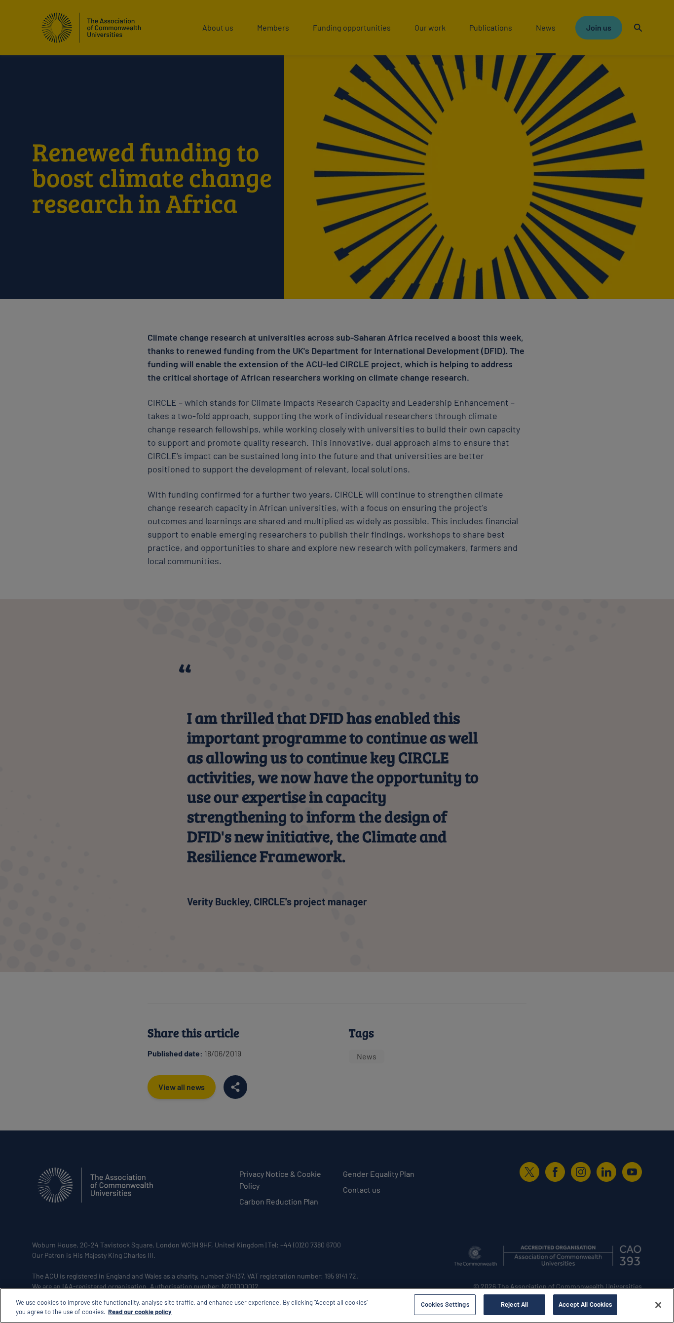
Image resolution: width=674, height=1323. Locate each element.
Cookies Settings (445, 1304)
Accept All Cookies (585, 1304)
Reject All (514, 1304)
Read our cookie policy (140, 1312)
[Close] (658, 1305)
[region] (337, 1305)
